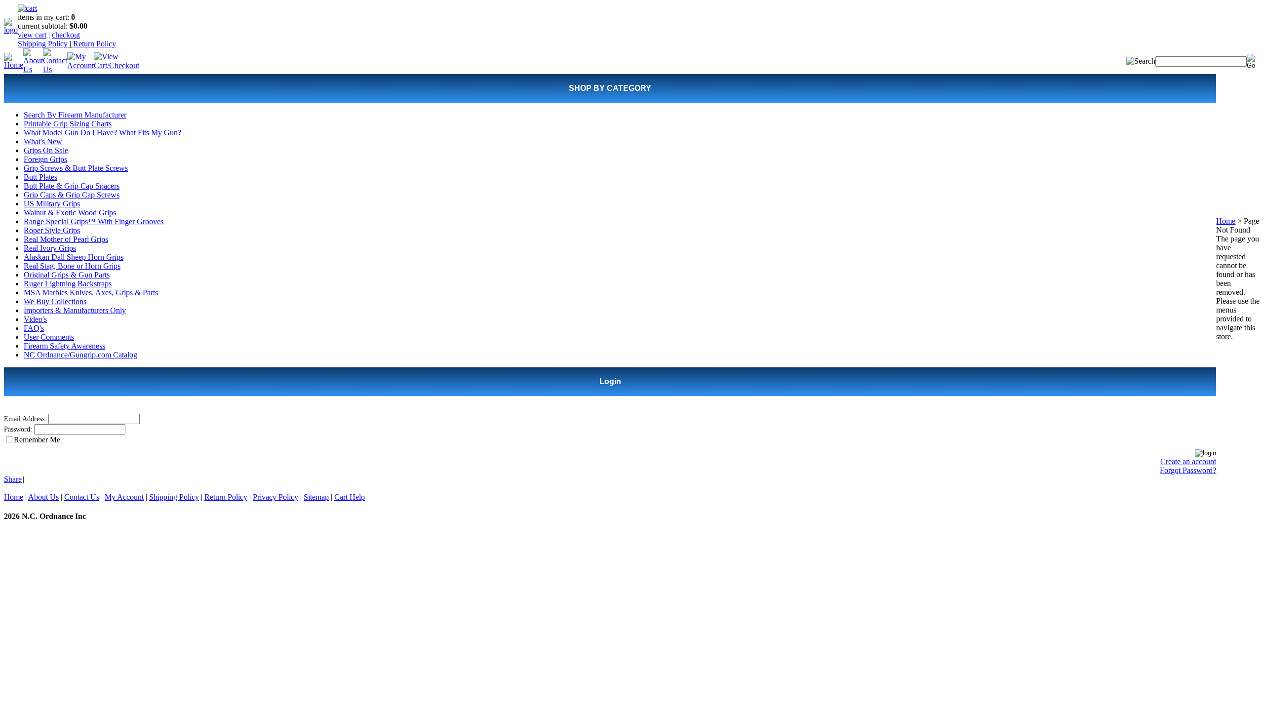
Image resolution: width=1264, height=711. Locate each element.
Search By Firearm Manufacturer (75, 115)
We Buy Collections (55, 301)
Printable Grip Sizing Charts (68, 123)
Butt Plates (40, 177)
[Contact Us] (55, 69)
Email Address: (25, 419)
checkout (66, 35)
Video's (35, 319)
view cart (32, 35)
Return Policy (93, 44)
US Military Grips (52, 203)
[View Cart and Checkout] (116, 65)
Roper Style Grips (52, 230)
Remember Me (37, 439)
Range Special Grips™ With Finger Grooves (93, 221)
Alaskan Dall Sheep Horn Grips (73, 257)
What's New (43, 141)
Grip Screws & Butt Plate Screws (76, 168)
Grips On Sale (46, 150)
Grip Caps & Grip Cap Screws (71, 195)
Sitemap (316, 497)
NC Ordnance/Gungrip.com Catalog (80, 355)
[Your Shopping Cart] (27, 8)
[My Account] (80, 65)
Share (13, 479)
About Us (43, 497)
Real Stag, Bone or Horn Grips (72, 266)
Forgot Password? (1188, 470)
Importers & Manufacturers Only (75, 310)
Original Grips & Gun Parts (67, 275)
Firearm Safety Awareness (64, 346)
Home (1225, 221)
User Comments (49, 337)
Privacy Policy (275, 497)
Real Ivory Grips (50, 248)
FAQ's (34, 328)
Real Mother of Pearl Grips (66, 239)
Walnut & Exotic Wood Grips (70, 212)
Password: (18, 429)
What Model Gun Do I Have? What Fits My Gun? (102, 132)
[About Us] (33, 69)
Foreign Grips (45, 159)
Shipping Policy (44, 44)
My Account (124, 497)
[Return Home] (11, 30)
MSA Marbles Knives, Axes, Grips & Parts (91, 292)
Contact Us (81, 497)
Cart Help (349, 497)
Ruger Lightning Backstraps (68, 283)
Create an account (1188, 461)
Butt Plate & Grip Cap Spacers (71, 186)
